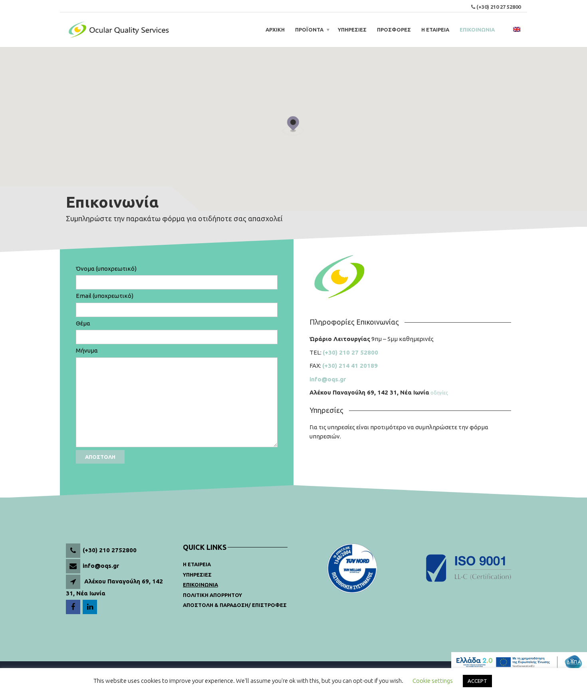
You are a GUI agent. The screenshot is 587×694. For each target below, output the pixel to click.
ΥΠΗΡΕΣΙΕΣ (352, 29)
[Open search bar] (505, 29)
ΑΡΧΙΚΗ (275, 29)
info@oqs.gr (327, 379)
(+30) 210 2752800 (110, 550)
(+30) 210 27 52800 (498, 7)
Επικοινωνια (200, 584)
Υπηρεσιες (197, 574)
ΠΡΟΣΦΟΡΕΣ (394, 29)
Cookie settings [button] (432, 680)
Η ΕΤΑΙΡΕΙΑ (435, 29)
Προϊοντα (309, 29)
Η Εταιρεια (197, 564)
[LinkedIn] (90, 607)
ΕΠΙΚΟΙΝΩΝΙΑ (477, 29)
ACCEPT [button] (477, 681)
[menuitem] (517, 29)
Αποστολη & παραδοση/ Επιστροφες (235, 605)
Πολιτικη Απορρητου (212, 595)
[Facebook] (73, 607)
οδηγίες (439, 392)
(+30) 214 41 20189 (350, 365)
